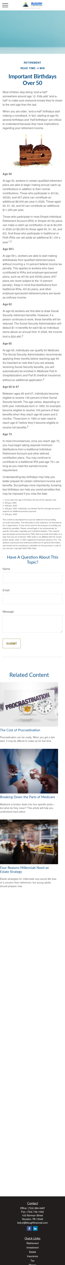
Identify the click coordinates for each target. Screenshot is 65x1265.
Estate (32, 1252)
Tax (32, 1260)
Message (8, 611)
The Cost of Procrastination (20, 730)
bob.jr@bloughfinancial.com (32, 1222)
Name (6, 569)
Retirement (33, 1243)
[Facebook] (29, 1228)
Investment (33, 1247)
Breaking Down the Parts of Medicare (27, 797)
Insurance (32, 1256)
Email (6, 590)
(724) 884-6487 (36, 1208)
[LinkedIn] (35, 1228)
